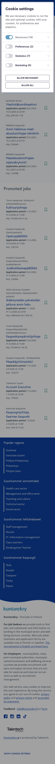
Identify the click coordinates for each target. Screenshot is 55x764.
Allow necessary (27, 78)
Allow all (27, 85)
